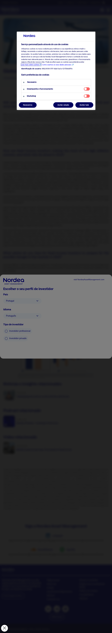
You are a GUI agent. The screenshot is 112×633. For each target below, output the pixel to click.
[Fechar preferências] (4, 628)
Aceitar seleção (63, 105)
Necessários (27, 105)
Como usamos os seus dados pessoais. (57, 65)
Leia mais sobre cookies (30, 65)
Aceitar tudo (84, 105)
